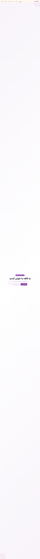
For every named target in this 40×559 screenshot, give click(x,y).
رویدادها (5, 1)
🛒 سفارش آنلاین (16, 284)
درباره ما (16, 1)
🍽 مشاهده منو (24, 284)
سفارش (11, 1)
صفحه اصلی (20, 1)
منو (13, 1)
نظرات (8, 1)
